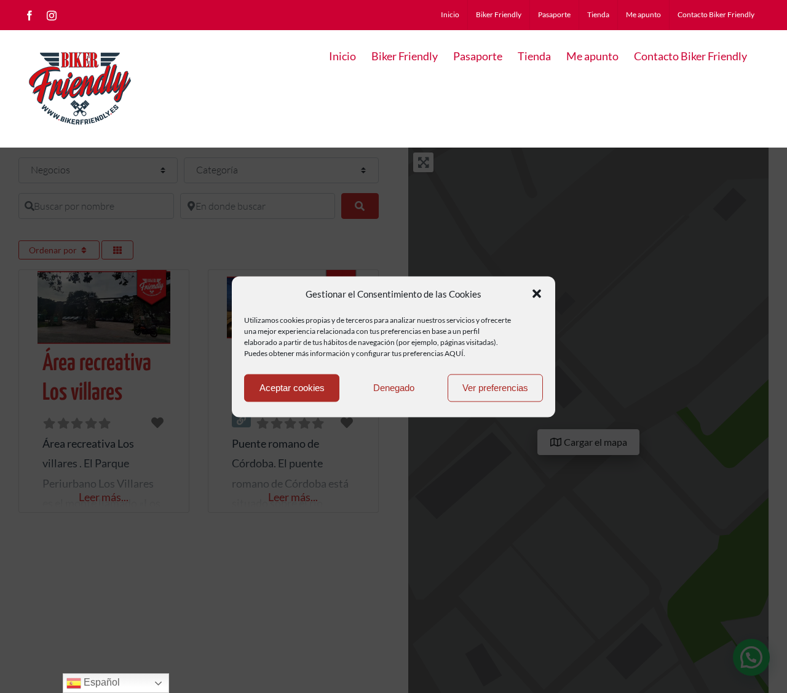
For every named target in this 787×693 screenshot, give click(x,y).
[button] (537, 294)
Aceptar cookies (292, 387)
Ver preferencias (495, 387)
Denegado (393, 387)
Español (100, 682)
